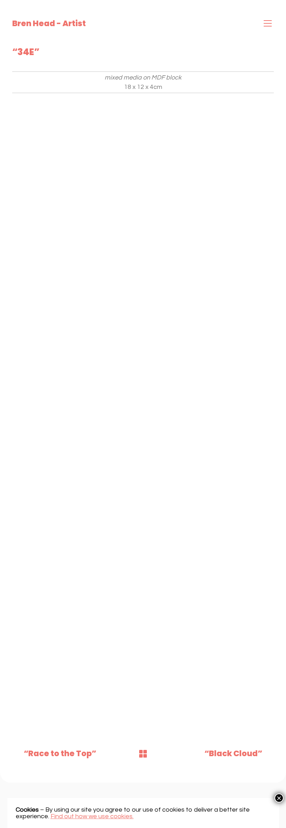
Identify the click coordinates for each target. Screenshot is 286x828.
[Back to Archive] (143, 754)
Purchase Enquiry (43, 114)
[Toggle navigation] (268, 23)
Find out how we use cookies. (92, 816)
